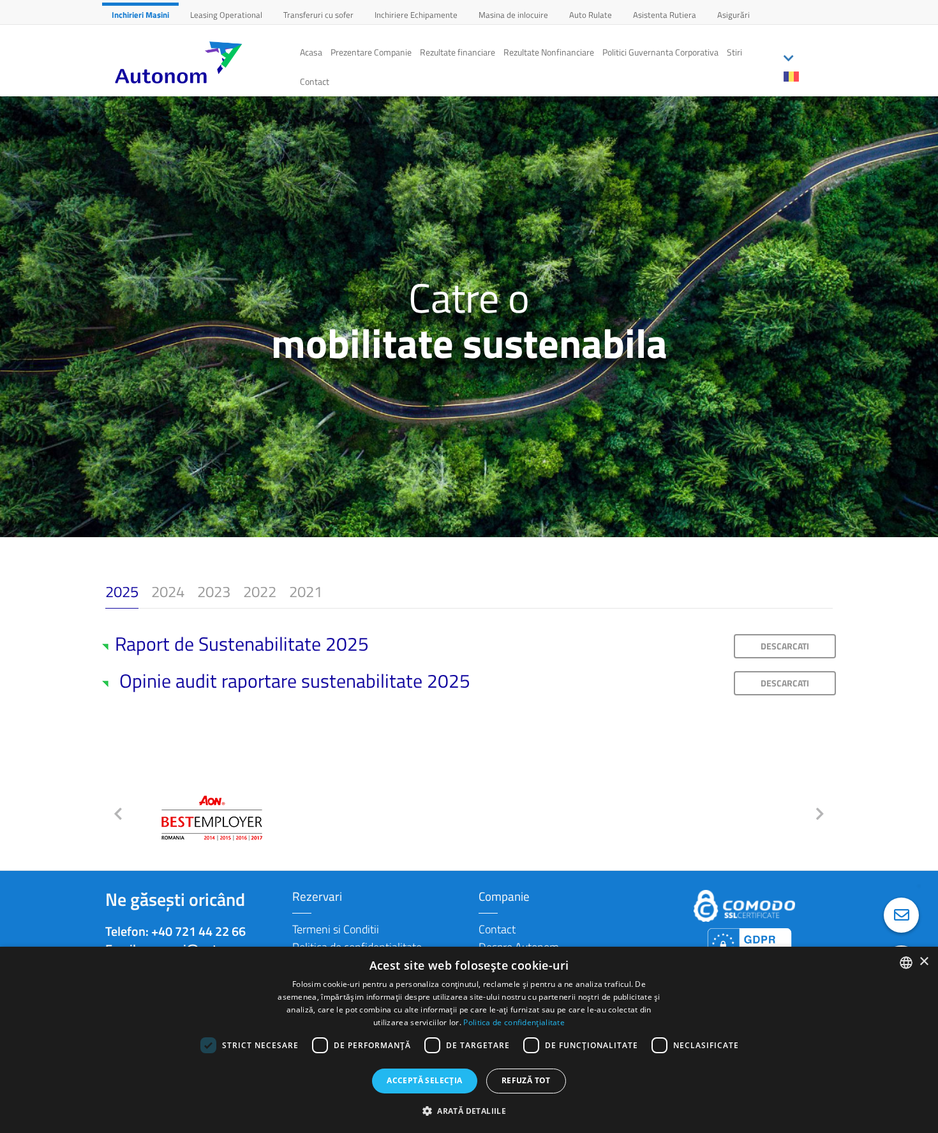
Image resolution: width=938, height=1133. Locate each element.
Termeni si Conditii (335, 929)
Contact (314, 81)
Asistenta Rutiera (664, 14)
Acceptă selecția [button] (424, 1080)
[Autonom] (196, 62)
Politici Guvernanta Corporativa (660, 52)
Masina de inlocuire (513, 14)
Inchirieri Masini (140, 14)
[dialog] (469, 1040)
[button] (469, 1110)
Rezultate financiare (457, 52)
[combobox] (906, 962)
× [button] (923, 961)
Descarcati (785, 646)
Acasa (311, 52)
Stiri (734, 52)
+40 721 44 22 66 (198, 931)
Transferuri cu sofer (318, 14)
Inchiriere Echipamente (416, 14)
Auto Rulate (590, 14)
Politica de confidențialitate (514, 1022)
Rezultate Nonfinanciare (548, 52)
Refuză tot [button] (526, 1080)
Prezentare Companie (371, 52)
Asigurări (733, 14)
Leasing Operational (226, 14)
